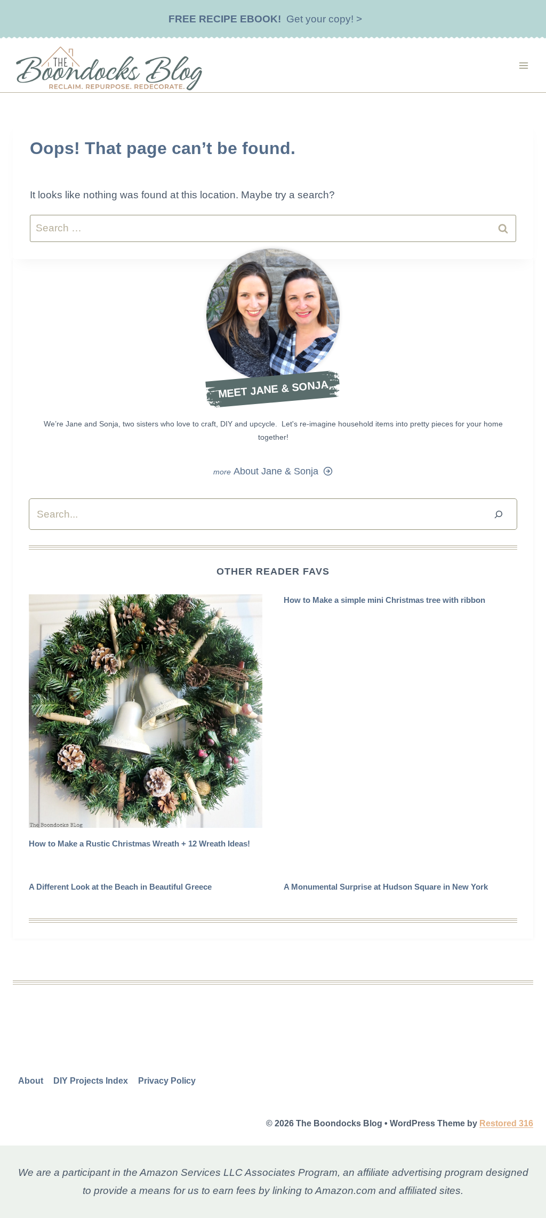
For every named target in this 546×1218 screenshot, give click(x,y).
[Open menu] (523, 65)
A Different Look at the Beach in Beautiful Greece (120, 886)
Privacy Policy (167, 1080)
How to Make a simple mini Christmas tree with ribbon (384, 599)
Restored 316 (506, 1123)
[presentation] (145, 711)
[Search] (499, 514)
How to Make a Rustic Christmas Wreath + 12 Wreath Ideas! (139, 843)
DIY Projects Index (90, 1080)
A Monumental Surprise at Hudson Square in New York (386, 886)
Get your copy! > (265, 19)
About (30, 1080)
